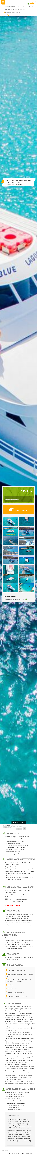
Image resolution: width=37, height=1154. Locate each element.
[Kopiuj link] (26, 599)
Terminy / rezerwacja (21, 510)
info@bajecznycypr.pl (12, 12)
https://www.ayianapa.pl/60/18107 (14, 599)
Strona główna (6, 825)
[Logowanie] (8, 14)
